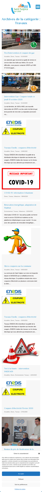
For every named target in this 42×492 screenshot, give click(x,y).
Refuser (21, 479)
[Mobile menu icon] (38, 7)
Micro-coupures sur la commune (17, 266)
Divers (12, 56)
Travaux (17, 56)
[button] (39, 454)
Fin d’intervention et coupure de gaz (19, 53)
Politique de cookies (20, 489)
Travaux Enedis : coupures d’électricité (20, 148)
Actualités (7, 56)
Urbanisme (17, 196)
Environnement (8, 211)
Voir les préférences (21, 484)
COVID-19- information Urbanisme (18, 193)
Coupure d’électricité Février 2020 (18, 408)
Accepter (21, 474)
